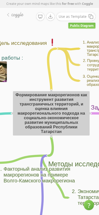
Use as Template (73, 16)
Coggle (87, 4)
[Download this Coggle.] (50, 16)
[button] (89, 205)
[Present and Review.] (40, 17)
